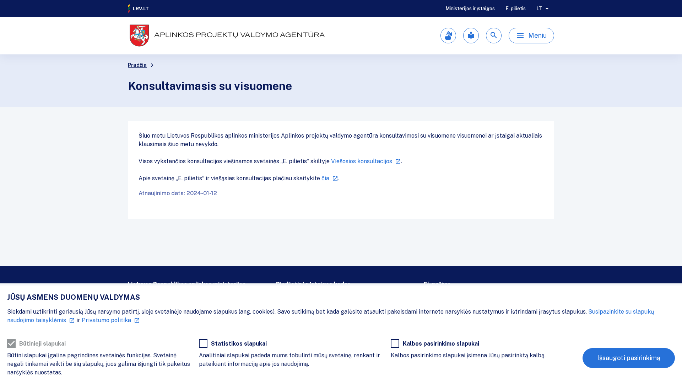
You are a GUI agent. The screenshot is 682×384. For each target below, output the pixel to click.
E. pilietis (515, 8)
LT (539, 8)
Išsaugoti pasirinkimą (628, 358)
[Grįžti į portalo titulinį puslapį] (138, 8)
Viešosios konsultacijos (361, 161)
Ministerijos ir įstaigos (470, 8)
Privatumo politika (106, 320)
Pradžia (137, 65)
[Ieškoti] (494, 35)
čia (325, 178)
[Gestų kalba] (448, 35)
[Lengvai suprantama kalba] (471, 35)
